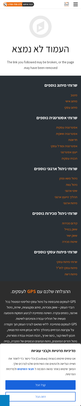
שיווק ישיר (71, 235)
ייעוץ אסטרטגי (69, 152)
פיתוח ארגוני (70, 203)
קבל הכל (40, 385)
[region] (40, 375)
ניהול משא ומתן (68, 178)
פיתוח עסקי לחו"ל (66, 268)
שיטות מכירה (69, 242)
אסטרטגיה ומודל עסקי (64, 146)
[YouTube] (56, 4)
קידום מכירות (69, 223)
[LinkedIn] (34, 4)
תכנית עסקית (69, 158)
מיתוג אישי (71, 101)
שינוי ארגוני (71, 191)
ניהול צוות (71, 185)
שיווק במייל (70, 229)
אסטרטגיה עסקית (66, 127)
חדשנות (72, 140)
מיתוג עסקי (70, 107)
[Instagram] (48, 4)
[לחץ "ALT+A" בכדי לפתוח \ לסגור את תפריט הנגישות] (5, 400)
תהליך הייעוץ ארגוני (66, 197)
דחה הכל (40, 397)
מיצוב (74, 95)
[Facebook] (41, 4)
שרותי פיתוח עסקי (67, 262)
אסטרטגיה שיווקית (66, 134)
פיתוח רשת (71, 274)
